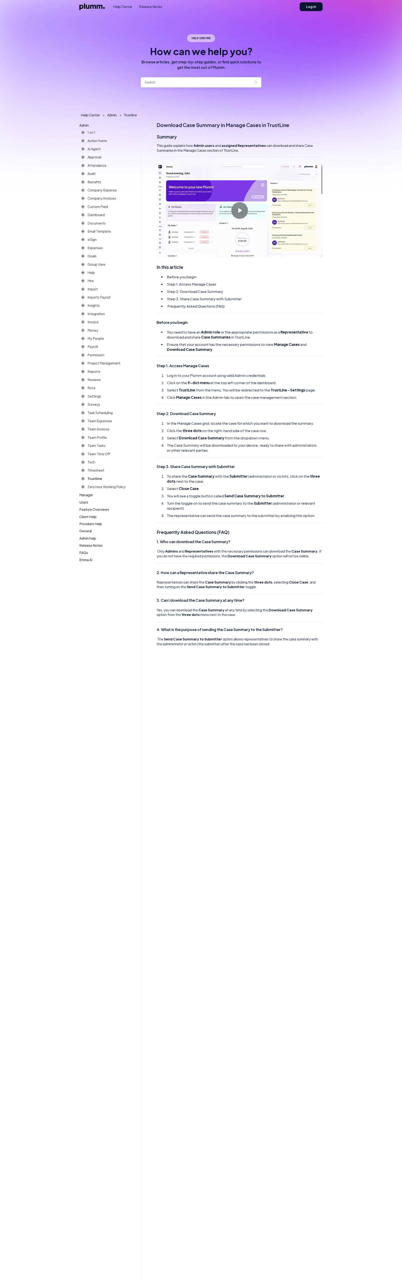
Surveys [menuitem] (94, 404)
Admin (112, 115)
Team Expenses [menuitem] (100, 421)
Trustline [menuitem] (95, 478)
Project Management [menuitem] (104, 363)
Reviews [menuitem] (94, 379)
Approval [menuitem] (94, 157)
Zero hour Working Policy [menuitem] (107, 487)
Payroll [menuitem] (93, 347)
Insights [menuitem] (94, 305)
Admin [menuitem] (84, 125)
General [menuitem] (85, 531)
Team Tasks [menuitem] (97, 446)
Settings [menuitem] (94, 396)
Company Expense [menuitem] (102, 190)
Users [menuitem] (83, 502)
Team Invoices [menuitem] (99, 429)
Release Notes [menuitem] (91, 545)
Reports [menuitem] (94, 371)
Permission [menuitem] (96, 355)
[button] (131, 126)
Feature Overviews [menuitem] (94, 509)
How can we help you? (201, 57)
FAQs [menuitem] (83, 552)
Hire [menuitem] (91, 281)
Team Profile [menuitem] (97, 437)
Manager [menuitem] (86, 495)
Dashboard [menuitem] (96, 215)
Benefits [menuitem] (94, 182)
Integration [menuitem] (96, 314)
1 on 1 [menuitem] (91, 132)
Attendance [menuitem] (97, 165)
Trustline (130, 115)
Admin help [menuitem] (87, 538)
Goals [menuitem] (92, 256)
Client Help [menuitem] (88, 516)
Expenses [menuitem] (95, 248)
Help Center (122, 6)
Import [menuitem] (93, 289)
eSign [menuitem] (92, 239)
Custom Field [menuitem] (98, 206)
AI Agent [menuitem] (94, 149)
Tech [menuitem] (91, 462)
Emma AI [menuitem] (85, 560)
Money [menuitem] (93, 330)
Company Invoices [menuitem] (102, 198)
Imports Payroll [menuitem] (99, 297)
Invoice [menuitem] (93, 322)
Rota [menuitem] (91, 388)
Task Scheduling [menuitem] (100, 412)
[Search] (257, 82)
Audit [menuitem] (92, 174)
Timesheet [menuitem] (96, 470)
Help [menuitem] (91, 272)
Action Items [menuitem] (97, 141)
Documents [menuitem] (97, 223)
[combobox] (197, 82)
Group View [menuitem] (97, 264)
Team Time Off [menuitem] (99, 454)
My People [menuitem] (96, 338)
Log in (311, 6)
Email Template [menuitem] (99, 231)
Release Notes (150, 6)
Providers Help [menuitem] (90, 524)
